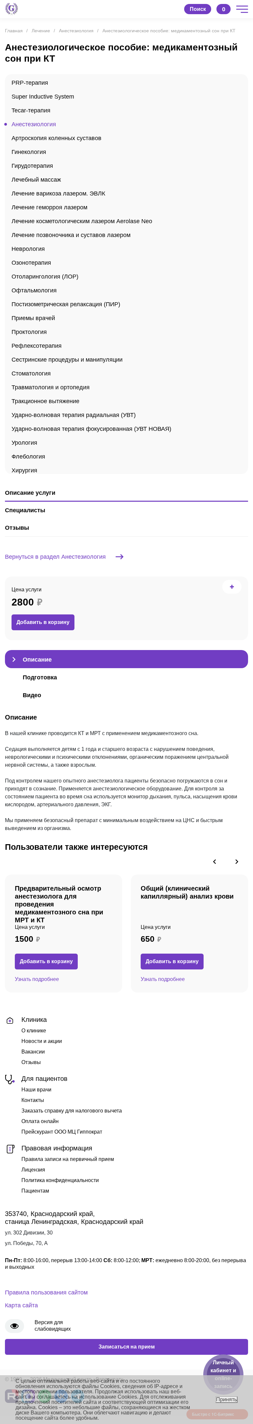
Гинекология (29, 152)
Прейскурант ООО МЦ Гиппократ (61, 1132)
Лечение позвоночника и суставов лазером (71, 235)
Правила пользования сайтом (46, 1292)
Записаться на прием (126, 1347)
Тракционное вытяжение (45, 401)
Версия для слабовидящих (53, 1326)
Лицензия (33, 1169)
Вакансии (33, 1051)
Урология (24, 442)
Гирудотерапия (32, 166)
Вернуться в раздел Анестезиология (55, 556)
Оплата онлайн (40, 1121)
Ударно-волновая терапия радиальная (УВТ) (74, 415)
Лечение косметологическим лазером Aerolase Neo (82, 221)
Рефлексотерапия (37, 345)
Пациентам (35, 1191)
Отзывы (31, 1062)
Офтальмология (34, 290)
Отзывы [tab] (17, 527)
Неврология (28, 249)
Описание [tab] (37, 659)
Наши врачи (36, 1089)
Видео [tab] (32, 695)
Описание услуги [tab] (30, 492)
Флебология (28, 456)
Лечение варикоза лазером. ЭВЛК (58, 193)
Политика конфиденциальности (60, 1180)
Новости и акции (41, 1041)
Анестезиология (34, 124)
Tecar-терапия (31, 110)
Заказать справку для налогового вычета (71, 1110)
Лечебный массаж (36, 179)
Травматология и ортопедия (51, 387)
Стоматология (31, 373)
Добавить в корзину (43, 622)
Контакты (32, 1100)
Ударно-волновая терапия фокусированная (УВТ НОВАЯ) (91, 429)
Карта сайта (21, 1305)
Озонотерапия (31, 262)
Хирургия (24, 470)
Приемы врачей (33, 318)
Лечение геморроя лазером (49, 207)
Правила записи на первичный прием (67, 1159)
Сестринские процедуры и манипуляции (67, 359)
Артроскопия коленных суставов (56, 138)
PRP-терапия (30, 82)
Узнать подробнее (37, 979)
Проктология (29, 332)
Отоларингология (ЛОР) (45, 276)
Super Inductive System (43, 96)
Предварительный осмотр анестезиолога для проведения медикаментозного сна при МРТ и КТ (59, 904)
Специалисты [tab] (25, 510)
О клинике (33, 1030)
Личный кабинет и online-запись (223, 1374)
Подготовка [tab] (40, 677)
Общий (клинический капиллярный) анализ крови (187, 892)
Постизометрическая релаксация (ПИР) (66, 304)
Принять (226, 1399)
